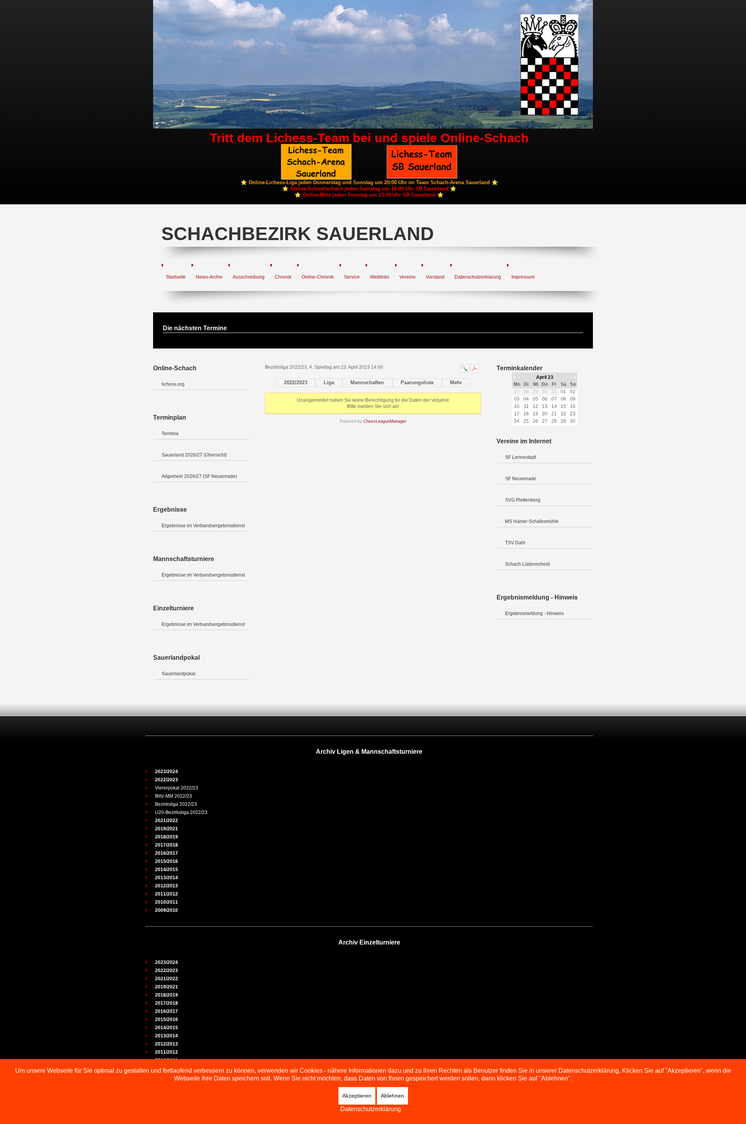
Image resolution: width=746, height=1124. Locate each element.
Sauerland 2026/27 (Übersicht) (194, 455)
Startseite (176, 277)
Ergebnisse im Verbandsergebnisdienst (203, 525)
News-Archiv (209, 277)
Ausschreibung (249, 277)
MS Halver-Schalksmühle (532, 521)
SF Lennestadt (520, 457)
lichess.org (173, 384)
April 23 (544, 377)
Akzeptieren (356, 1096)
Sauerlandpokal (178, 673)
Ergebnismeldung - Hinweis (534, 613)
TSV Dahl (515, 542)
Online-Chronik (318, 277)
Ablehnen (392, 1096)
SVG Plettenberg (522, 500)
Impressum (523, 277)
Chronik (283, 277)
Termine (170, 433)
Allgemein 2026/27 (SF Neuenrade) (199, 476)
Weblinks (379, 277)
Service (352, 277)
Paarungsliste (417, 382)
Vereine (407, 277)
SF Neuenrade (520, 478)
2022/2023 (295, 382)
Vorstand (435, 277)
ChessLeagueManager (384, 421)
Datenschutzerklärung (478, 277)
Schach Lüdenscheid (527, 564)
